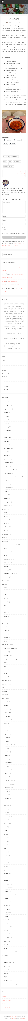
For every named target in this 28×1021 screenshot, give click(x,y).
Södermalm (8, 487)
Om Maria (6, 386)
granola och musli (8, 559)
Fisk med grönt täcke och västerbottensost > (20, 173)
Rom (6, 841)
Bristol (6, 741)
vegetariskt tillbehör (8, 166)
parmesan (7, 331)
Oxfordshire (8, 787)
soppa (22, 338)
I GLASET (4, 602)
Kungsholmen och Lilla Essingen (13, 477)
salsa (10, 161)
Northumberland (9, 784)
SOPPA (4, 955)
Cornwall (7, 748)
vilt (4, 641)
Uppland (6, 494)
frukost (20, 316)
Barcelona (7, 884)
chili (14, 308)
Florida (7, 934)
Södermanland (8, 448)
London (19, 328)
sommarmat (13, 338)
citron (6, 311)
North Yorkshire (9, 780)
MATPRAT (5, 684)
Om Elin (5, 379)
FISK (3, 541)
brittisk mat (10, 306)
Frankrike (6, 805)
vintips (17, 348)
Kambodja (6, 848)
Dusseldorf (8, 927)
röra (6, 338)
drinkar (5, 616)
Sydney (7, 716)
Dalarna (6, 419)
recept (5, 161)
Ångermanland (8, 409)
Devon (6, 755)
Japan (5, 844)
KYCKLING (5, 680)
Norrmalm (7, 480)
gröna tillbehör (8, 969)
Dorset (6, 759)
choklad (21, 308)
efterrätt (21, 311)
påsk (19, 333)
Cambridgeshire (9, 744)
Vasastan (7, 491)
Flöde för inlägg (6, 1000)
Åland (5, 705)
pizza (5, 666)
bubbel (5, 612)
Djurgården (8, 473)
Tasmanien (8, 719)
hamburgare (7, 655)
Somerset (7, 791)
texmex (6, 677)
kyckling (6, 326)
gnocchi (6, 651)
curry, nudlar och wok (9, 648)
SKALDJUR (5, 948)
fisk (14, 316)
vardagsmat (10, 343)
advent (5, 587)
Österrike (6, 702)
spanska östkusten (10, 894)
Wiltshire (7, 798)
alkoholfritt (6, 609)
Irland (5, 830)
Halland (6, 441)
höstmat (10, 323)
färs (9, 318)
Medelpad (6, 444)
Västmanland (7, 505)
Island (5, 834)
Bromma (7, 466)
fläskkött (6, 630)
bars (5, 548)
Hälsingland (7, 437)
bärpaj (5, 512)
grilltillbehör (14, 156)
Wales (5, 944)
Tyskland (6, 919)
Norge (5, 866)
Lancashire (8, 769)
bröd (5, 516)
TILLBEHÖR (5, 959)
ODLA (4, 687)
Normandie (8, 816)
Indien (5, 827)
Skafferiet (5, 389)
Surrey (6, 794)
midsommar (7, 594)
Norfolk (7, 777)
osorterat (4, 691)
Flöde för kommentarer (8, 1004)
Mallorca (7, 891)
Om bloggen (5, 376)
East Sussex (8, 762)
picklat (5, 973)
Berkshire (7, 737)
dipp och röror (7, 962)
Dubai (5, 730)
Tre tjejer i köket (14, 8)
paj (4, 662)
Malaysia (6, 855)
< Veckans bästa (7, 171)
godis (5, 523)
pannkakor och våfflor (9, 573)
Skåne (5, 452)
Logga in (4, 996)
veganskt (5, 164)
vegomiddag (19, 346)
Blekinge (6, 412)
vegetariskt (12, 164)
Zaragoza (7, 902)
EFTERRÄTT (5, 534)
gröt (5, 555)
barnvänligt (19, 303)
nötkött (6, 637)
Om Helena (6, 383)
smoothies (6, 577)
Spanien (6, 880)
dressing (13, 311)
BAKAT (4, 509)
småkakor (6, 527)
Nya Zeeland (7, 869)
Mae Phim (7, 916)
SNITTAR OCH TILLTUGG (8, 952)
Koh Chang (8, 912)
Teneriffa (7, 898)
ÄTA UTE (4, 402)
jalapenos (5, 159)
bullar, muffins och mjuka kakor (12, 519)
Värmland (6, 498)
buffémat (7, 308)
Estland (6, 802)
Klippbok (4, 370)
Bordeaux (7, 809)
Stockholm (8, 341)
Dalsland (6, 423)
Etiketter (4, 363)
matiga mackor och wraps (11, 659)
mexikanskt (20, 159)
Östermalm (8, 462)
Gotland (6, 434)
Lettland (6, 852)
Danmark (6, 727)
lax (7, 328)
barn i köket (9, 303)
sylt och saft (7, 980)
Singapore (6, 873)
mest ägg (6, 569)
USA (5, 930)
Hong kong (7, 823)
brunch (18, 306)
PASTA (4, 694)
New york (7, 937)
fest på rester (18, 313)
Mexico (6, 862)
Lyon (6, 812)
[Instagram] (25, 2)
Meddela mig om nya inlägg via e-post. (14, 233)
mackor (6, 566)
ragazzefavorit (10, 336)
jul (4, 591)
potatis (21, 331)
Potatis (5, 669)
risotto (5, 673)
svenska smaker (18, 341)
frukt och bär (7, 552)
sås (4, 976)
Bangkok (7, 909)
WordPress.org (6, 1007)
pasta (14, 331)
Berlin (6, 923)
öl (4, 605)
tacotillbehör (17, 161)
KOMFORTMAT (6, 644)
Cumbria (7, 752)
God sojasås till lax (13, 281)
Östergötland (7, 405)
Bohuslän (6, 416)
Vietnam (10, 348)
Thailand (6, 905)
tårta (5, 530)
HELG (3, 584)
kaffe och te (7, 562)
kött (13, 326)
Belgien (6, 723)
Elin (11, 22)
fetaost (7, 316)
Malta (5, 859)
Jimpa (4, 281)
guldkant (19, 321)
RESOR (4, 698)
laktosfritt (13, 159)
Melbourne (8, 712)
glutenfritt (6, 156)
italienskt (18, 323)
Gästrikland (7, 430)
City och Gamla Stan (10, 469)
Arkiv (3, 360)
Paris (6, 819)
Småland (6, 455)
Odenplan (7, 484)
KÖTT (3, 623)
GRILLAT (4, 580)
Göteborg (6, 426)
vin (4, 619)
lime (13, 328)
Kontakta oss (5, 373)
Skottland (6, 877)
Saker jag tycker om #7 (13, 284)
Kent (6, 766)
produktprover (11, 333)
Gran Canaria (8, 887)
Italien (5, 837)
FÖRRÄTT (4, 537)
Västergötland (7, 502)
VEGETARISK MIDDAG (8, 984)
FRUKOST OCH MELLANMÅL (9, 544)
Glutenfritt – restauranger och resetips (12, 367)
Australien (6, 709)
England (9, 313)
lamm (5, 634)
